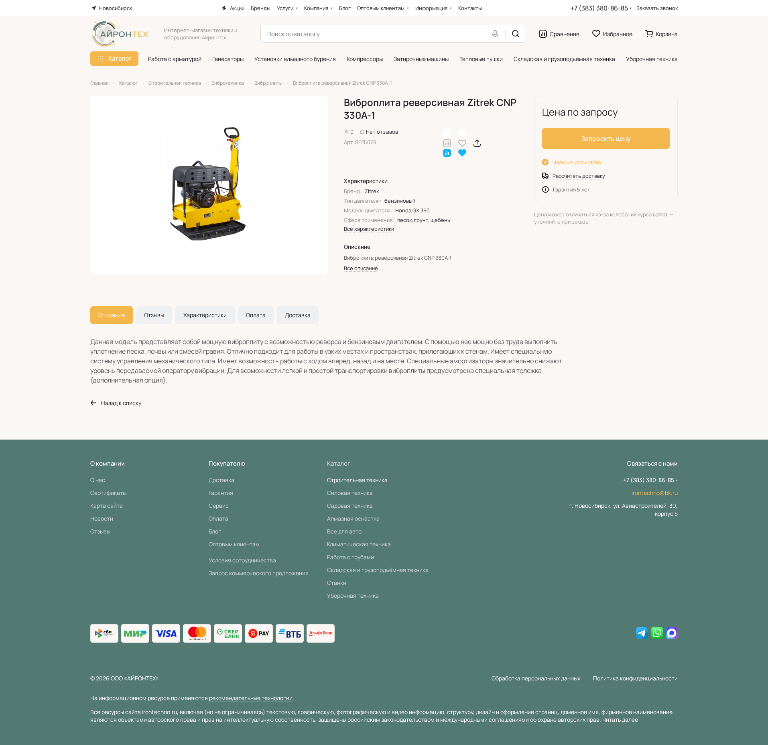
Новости (101, 518)
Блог (215, 531)
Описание (111, 315)
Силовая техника (350, 493)
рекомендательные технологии (251, 698)
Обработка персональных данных (536, 678)
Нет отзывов (382, 131)
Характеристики (205, 315)
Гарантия (221, 493)
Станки (336, 582)
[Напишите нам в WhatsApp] (657, 633)
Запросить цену (606, 138)
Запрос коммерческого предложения (259, 573)
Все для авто (344, 531)
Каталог (338, 463)
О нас (97, 480)
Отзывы (154, 315)
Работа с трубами (350, 557)
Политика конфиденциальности (635, 678)
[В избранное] (462, 142)
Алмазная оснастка (353, 518)
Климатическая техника (359, 544)
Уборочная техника (353, 595)
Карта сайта (106, 505)
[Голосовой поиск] (497, 33)
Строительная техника (357, 480)
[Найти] (516, 33)
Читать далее (620, 719)
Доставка (298, 315)
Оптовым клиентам (234, 544)
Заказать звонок (657, 8)
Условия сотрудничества (242, 560)
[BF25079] (209, 185)
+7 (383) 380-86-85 (599, 8)
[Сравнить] (447, 142)
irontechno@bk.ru (655, 493)
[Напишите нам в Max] (672, 633)
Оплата (256, 315)
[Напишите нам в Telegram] (642, 633)
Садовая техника (350, 505)
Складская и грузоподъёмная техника (378, 570)
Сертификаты (108, 493)
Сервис (219, 505)
